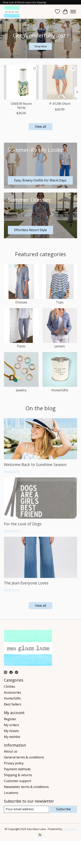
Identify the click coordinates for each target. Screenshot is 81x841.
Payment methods (17, 769)
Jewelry (21, 390)
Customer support (17, 781)
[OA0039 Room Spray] (21, 82)
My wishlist (12, 737)
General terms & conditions (24, 757)
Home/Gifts (59, 390)
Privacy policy (14, 763)
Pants (21, 346)
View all (40, 126)
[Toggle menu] (73, 12)
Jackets (59, 346)
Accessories (12, 692)
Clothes (9, 686)
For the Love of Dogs (22, 524)
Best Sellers (12, 704)
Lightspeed (69, 829)
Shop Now (40, 46)
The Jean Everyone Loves (26, 583)
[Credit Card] (39, 835)
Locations (11, 793)
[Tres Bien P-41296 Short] (59, 82)
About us (10, 751)
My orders (11, 725)
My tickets (11, 731)
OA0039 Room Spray (21, 105)
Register (10, 719)
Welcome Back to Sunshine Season (35, 464)
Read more (12, 471)
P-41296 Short (59, 103)
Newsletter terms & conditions (26, 787)
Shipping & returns (18, 775)
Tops (60, 302)
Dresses (21, 302)
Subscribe (63, 809)
